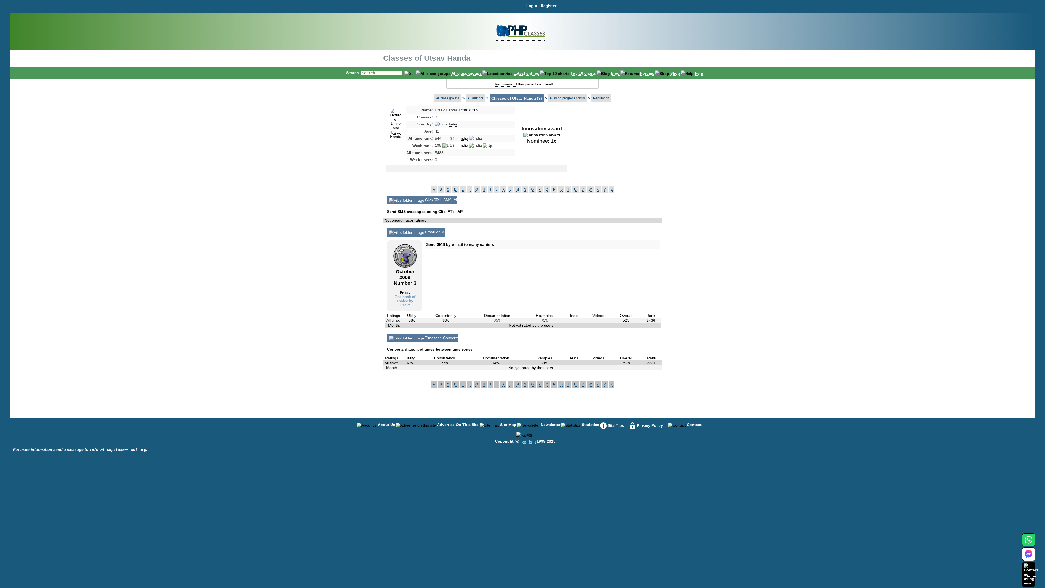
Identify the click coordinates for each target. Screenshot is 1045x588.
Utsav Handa (395, 134)
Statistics (590, 424)
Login (531, 6)
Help (699, 73)
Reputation (601, 98)
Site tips (616, 425)
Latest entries (526, 73)
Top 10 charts (583, 73)
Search (352, 73)
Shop (675, 73)
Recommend (506, 84)
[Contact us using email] (1031, 574)
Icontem (528, 441)
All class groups (466, 73)
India (453, 124)
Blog (615, 73)
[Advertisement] (610, 151)
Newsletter (550, 424)
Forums (647, 73)
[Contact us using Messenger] (1029, 557)
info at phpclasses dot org (118, 449)
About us (386, 424)
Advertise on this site (458, 424)
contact (468, 110)
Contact (694, 424)
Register (548, 6)
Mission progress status (567, 98)
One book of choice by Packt (405, 301)
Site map (508, 424)
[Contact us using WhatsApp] (1028, 543)
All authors (475, 98)
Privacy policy (650, 425)
